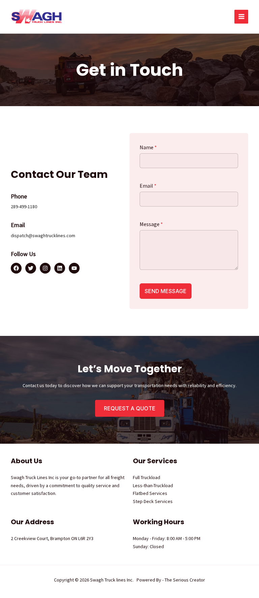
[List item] (16, 268)
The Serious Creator (185, 580)
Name (148, 147)
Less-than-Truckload (153, 485)
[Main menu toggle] (241, 17)
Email (148, 185)
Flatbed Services (150, 493)
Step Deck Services (153, 501)
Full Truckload (146, 477)
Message (151, 224)
